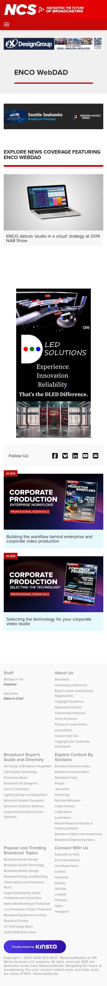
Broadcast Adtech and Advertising (78, 834)
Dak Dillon (11, 693)
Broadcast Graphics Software (24, 806)
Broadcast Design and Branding (25, 876)
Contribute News (66, 865)
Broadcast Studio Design (21, 859)
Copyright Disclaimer (69, 701)
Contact (60, 871)
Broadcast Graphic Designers (24, 800)
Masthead (62, 679)
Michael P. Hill (13, 679)
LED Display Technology (20, 772)
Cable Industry (65, 806)
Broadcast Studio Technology (24, 865)
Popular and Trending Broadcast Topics (25, 850)
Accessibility (63, 730)
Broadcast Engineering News (75, 839)
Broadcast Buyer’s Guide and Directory (24, 757)
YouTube (60, 888)
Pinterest (61, 900)
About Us (64, 672)
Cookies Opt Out (66, 735)
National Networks (68, 800)
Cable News (63, 812)
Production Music (16, 777)
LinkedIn (61, 894)
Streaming (62, 794)
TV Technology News (18, 926)
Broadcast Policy (66, 777)
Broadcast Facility (16, 920)
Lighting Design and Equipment (25, 794)
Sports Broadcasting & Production (27, 903)
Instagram (62, 911)
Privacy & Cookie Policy (71, 724)
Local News (63, 817)
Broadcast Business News (73, 766)
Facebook (61, 877)
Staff (8, 672)
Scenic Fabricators (16, 789)
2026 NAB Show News (20, 932)
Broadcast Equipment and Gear (25, 915)
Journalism (62, 789)
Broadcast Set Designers (21, 783)
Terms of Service (66, 718)
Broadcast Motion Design (21, 870)
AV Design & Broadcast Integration (28, 766)
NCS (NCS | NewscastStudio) (63, 957)
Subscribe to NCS (67, 854)
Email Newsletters (67, 860)
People (59, 783)
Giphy (59, 905)
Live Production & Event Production (28, 909)
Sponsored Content (68, 707)
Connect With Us (71, 847)
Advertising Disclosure (70, 713)
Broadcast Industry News (72, 772)
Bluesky (60, 883)
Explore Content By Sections (74, 757)
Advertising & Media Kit (71, 685)
